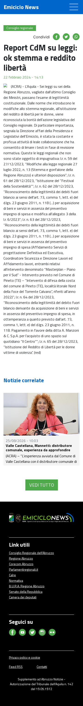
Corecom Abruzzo (21, 563)
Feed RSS (16, 666)
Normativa (16, 580)
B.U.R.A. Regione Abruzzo (26, 586)
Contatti (42, 666)
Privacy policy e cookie (24, 657)
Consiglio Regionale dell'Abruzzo (31, 552)
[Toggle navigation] (73, 7)
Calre (12, 575)
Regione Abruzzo (21, 558)
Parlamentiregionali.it (23, 569)
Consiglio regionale (19, 27)
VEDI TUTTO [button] (41, 484)
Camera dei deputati (22, 597)
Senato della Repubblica (25, 591)
